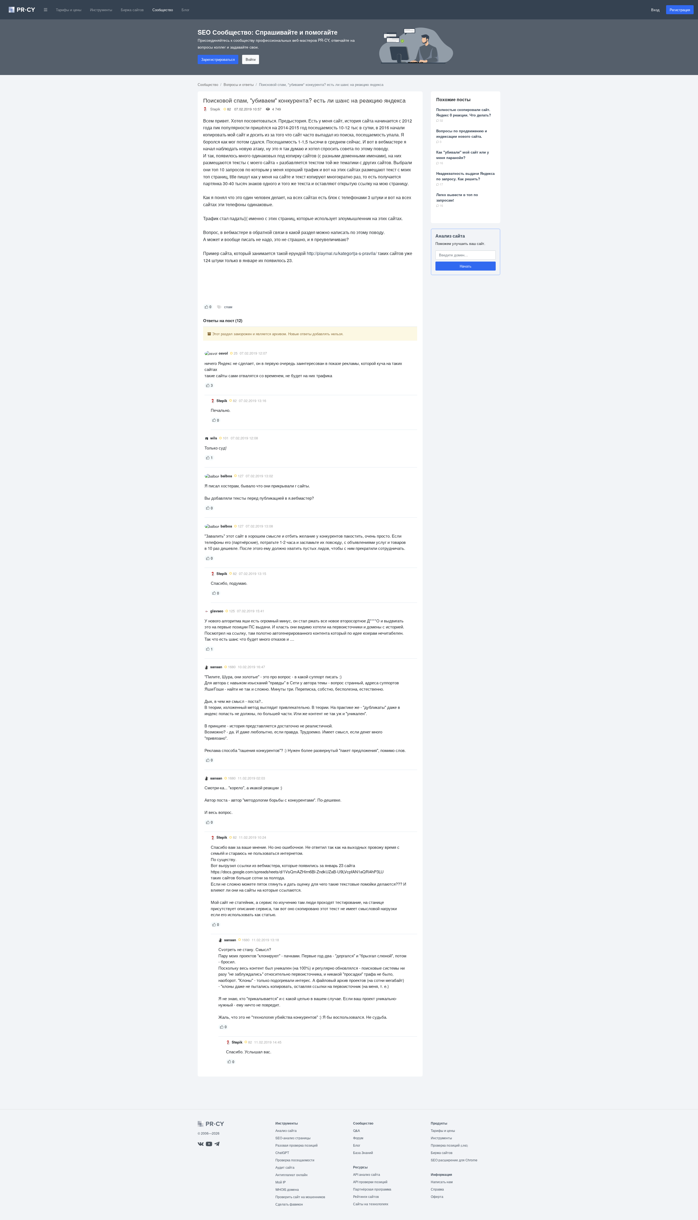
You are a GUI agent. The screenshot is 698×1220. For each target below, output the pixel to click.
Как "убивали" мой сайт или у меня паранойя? (462, 154)
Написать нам (442, 1181)
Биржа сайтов (132, 9)
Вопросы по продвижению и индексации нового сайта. (461, 133)
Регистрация (680, 9)
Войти (250, 59)
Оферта (437, 1196)
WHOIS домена (287, 1189)
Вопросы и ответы (239, 84)
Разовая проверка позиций (296, 1145)
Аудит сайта (284, 1167)
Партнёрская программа (372, 1189)
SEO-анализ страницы (293, 1137)
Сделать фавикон (289, 1204)
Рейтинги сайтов (366, 1196)
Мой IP (280, 1182)
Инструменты (101, 9)
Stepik (215, 109)
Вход (655, 9)
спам (228, 306)
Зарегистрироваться (218, 59)
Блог (185, 9)
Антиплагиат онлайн (291, 1174)
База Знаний (363, 1152)
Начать (465, 266)
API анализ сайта (366, 1174)
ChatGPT (282, 1152)
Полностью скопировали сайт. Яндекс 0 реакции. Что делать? (463, 112)
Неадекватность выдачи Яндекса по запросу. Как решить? (465, 176)
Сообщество (162, 9)
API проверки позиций (370, 1181)
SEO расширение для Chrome (454, 1160)
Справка (437, 1189)
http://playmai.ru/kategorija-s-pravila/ (342, 253)
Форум (358, 1137)
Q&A (356, 1130)
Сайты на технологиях (370, 1203)
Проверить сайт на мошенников (300, 1196)
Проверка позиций (449, 1145)
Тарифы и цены (68, 9)
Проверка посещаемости (294, 1160)
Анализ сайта (450, 236)
